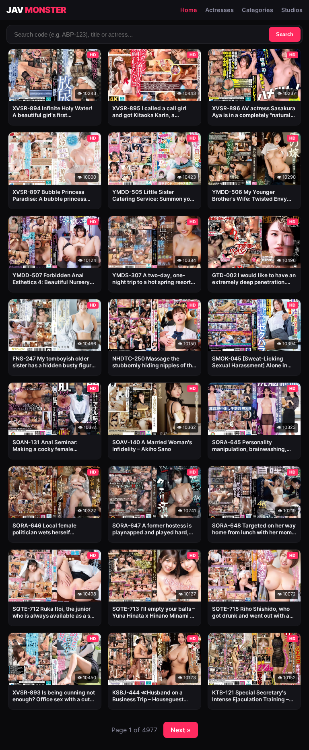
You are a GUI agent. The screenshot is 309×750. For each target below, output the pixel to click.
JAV (36, 10)
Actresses (219, 9)
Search (284, 34)
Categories (257, 9)
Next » (181, 730)
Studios (292, 9)
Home (188, 9)
